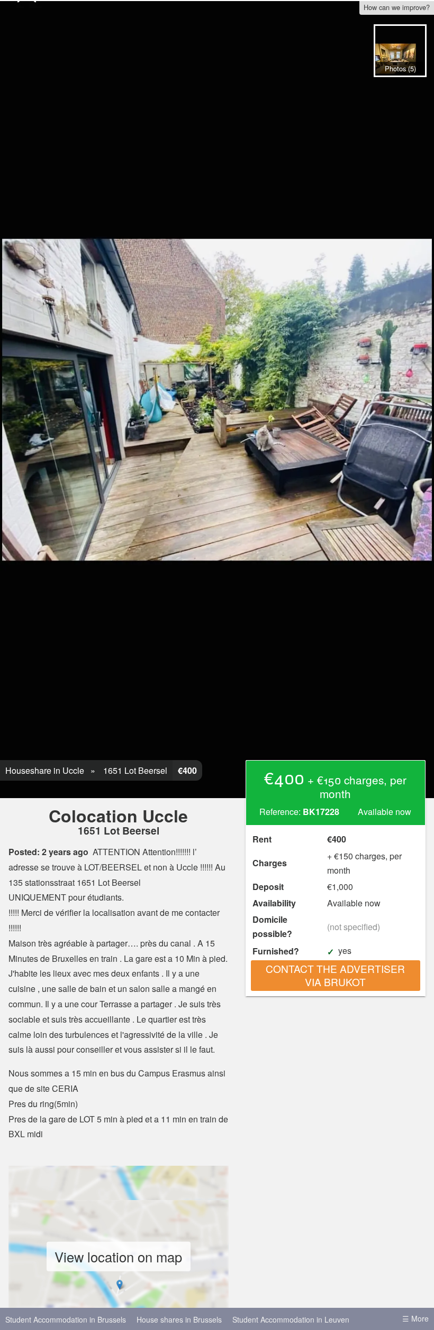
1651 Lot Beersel (134, 770)
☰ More (415, 1318)
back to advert (399, 88)
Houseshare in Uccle (44, 770)
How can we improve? (397, 7)
